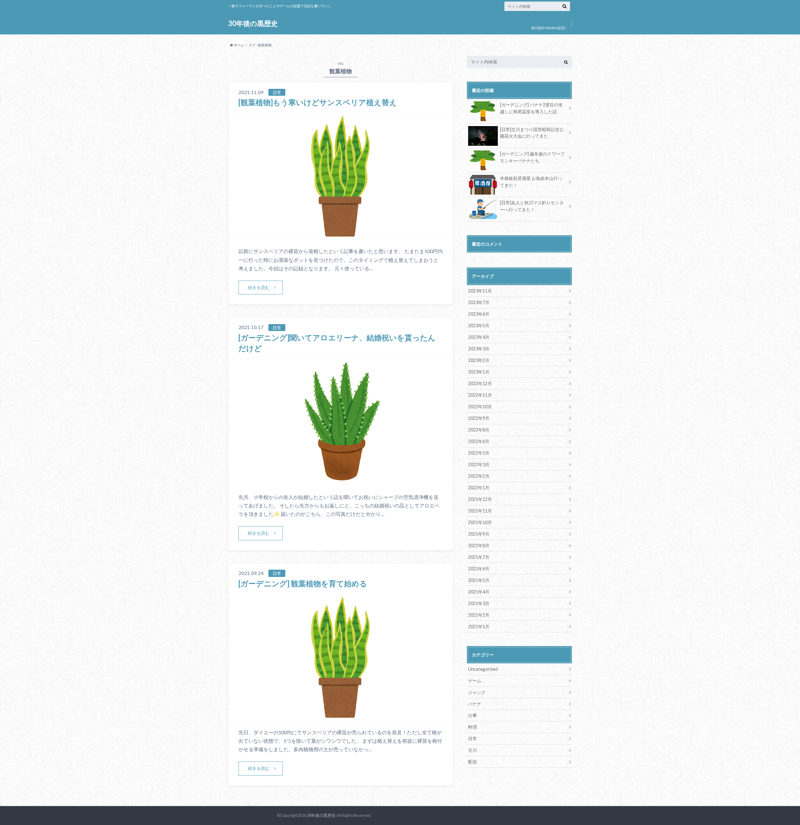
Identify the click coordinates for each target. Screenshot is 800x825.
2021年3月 (478, 603)
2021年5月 (478, 580)
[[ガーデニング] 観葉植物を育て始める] (340, 716)
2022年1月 (478, 487)
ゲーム (474, 680)
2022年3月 (478, 464)
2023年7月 (478, 302)
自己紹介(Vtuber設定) (548, 28)
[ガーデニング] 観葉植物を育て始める (302, 583)
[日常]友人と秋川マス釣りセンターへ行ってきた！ (532, 206)
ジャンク (477, 692)
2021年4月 (478, 591)
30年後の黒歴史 (253, 23)
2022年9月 (478, 418)
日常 (472, 738)
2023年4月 (478, 337)
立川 (472, 750)
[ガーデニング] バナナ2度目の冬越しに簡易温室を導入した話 (531, 108)
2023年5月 (478, 325)
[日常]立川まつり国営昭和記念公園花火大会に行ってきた (532, 133)
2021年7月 (478, 557)
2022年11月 (480, 395)
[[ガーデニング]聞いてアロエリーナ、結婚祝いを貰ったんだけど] (341, 481)
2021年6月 (478, 568)
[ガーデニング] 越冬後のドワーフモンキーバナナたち (532, 157)
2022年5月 (478, 453)
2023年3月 (478, 348)
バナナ (474, 703)
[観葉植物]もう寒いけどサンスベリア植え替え (317, 102)
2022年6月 (478, 441)
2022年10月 (480, 406)
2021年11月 (480, 510)
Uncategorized (483, 669)
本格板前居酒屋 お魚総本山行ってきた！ (531, 182)
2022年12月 (480, 383)
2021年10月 (480, 522)
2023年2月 (478, 360)
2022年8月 (478, 429)
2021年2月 (478, 615)
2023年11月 (480, 290)
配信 (472, 761)
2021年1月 (478, 626)
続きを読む (259, 287)
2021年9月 (478, 534)
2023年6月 (478, 314)
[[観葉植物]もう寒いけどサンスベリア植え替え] (340, 235)
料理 (472, 727)
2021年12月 (480, 499)
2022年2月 (478, 476)
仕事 (472, 715)
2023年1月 (478, 371)
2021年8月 (478, 545)
